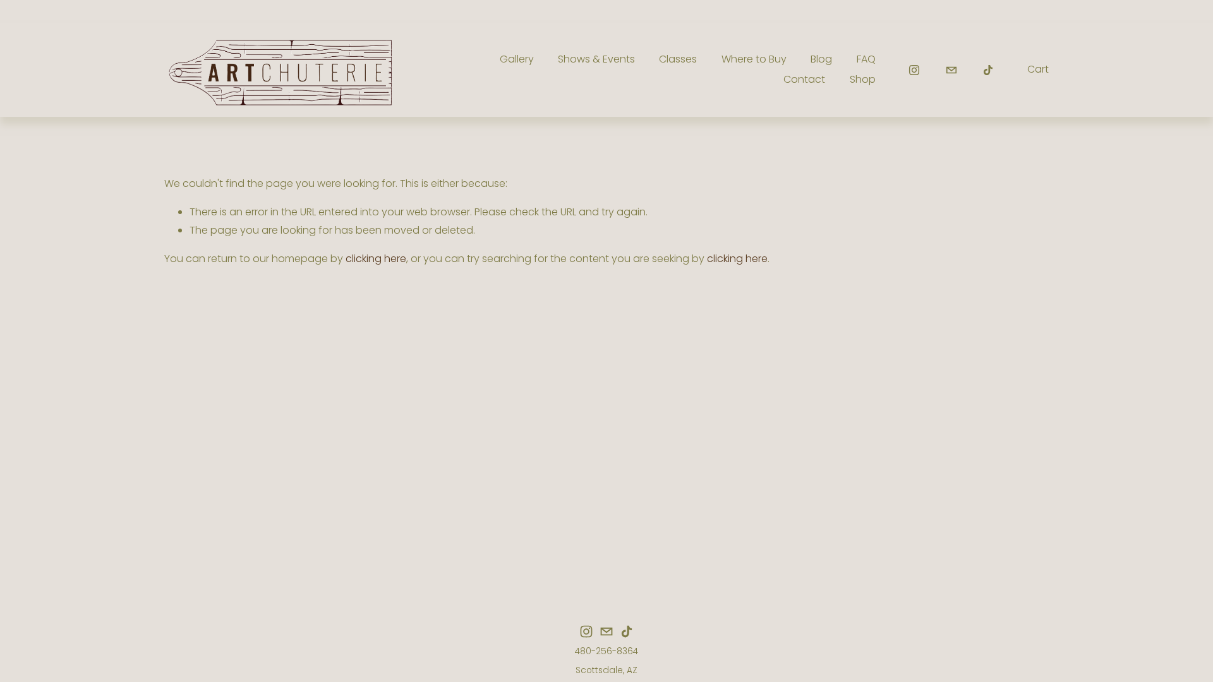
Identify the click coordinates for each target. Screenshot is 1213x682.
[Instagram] (914, 70)
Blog (821, 59)
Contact (804, 79)
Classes (678, 59)
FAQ (866, 59)
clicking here (376, 258)
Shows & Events (596, 59)
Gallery (517, 59)
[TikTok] (988, 70)
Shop (863, 79)
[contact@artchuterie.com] (951, 70)
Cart (1038, 69)
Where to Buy (754, 59)
